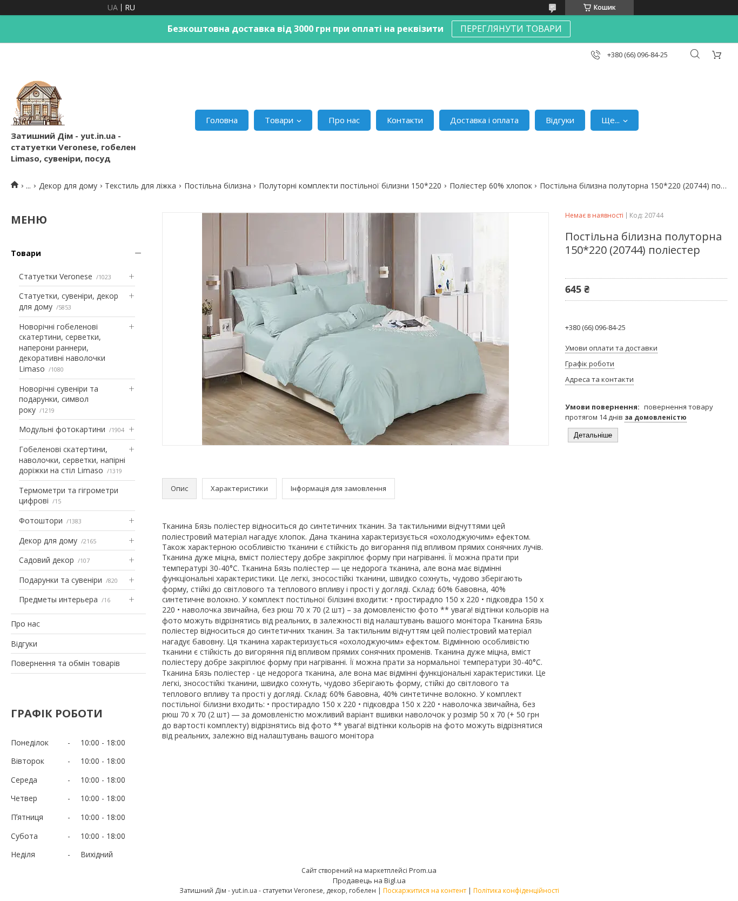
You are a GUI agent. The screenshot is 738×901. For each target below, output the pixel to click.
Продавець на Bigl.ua (369, 880)
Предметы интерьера (58, 599)
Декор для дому (68, 185)
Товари (279, 120)
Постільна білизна (217, 185)
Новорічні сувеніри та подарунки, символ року (58, 399)
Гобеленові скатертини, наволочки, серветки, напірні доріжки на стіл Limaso (72, 459)
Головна (222, 120)
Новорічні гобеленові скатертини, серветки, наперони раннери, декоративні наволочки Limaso (62, 347)
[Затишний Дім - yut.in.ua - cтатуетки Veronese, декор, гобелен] (38, 103)
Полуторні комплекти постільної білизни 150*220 (350, 185)
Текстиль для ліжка (140, 185)
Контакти (405, 120)
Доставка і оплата (484, 120)
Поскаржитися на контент (424, 890)
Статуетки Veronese (55, 276)
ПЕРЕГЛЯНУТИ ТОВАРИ (511, 29)
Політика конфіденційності (516, 890)
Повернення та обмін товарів (65, 663)
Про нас (344, 120)
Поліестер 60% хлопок (490, 185)
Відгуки (560, 120)
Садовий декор (46, 560)
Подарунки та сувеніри (60, 580)
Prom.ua (423, 870)
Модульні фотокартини (62, 429)
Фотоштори (41, 520)
